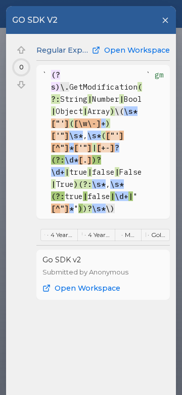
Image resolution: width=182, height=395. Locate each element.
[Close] (165, 20)
